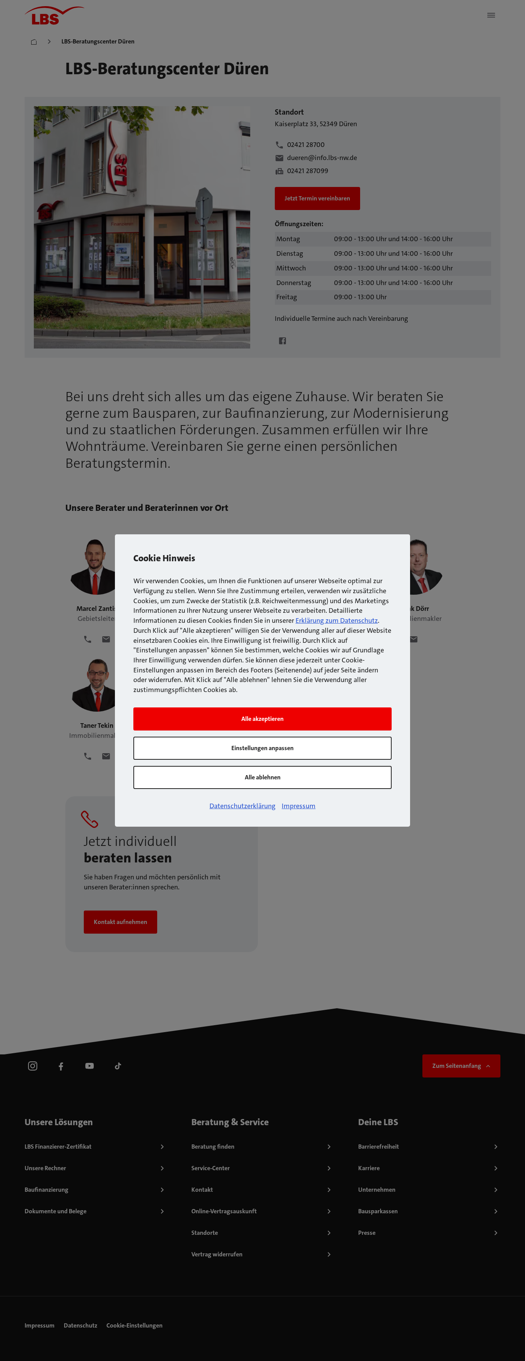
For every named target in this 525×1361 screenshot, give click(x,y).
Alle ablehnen (263, 777)
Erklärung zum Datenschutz (337, 620)
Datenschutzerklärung (242, 806)
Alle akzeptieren (262, 719)
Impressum (299, 806)
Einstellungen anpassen (262, 748)
